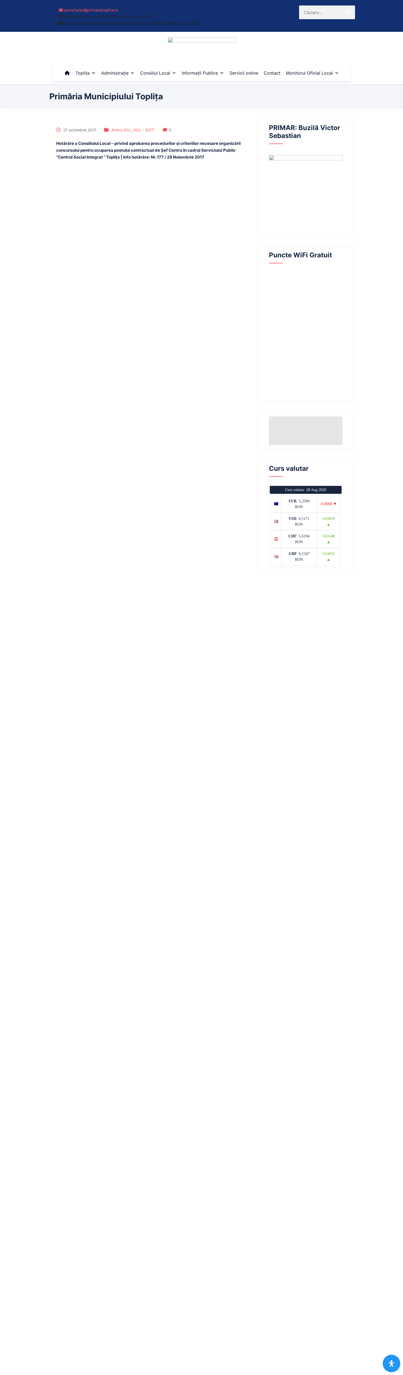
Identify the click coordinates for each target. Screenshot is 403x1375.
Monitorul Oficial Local (309, 73)
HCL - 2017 (144, 130)
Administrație (115, 73)
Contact (272, 73)
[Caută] (348, 12)
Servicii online (243, 73)
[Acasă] (67, 73)
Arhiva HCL (121, 130)
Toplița (82, 73)
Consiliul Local (155, 73)
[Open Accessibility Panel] (391, 1363)
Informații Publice (200, 73)
